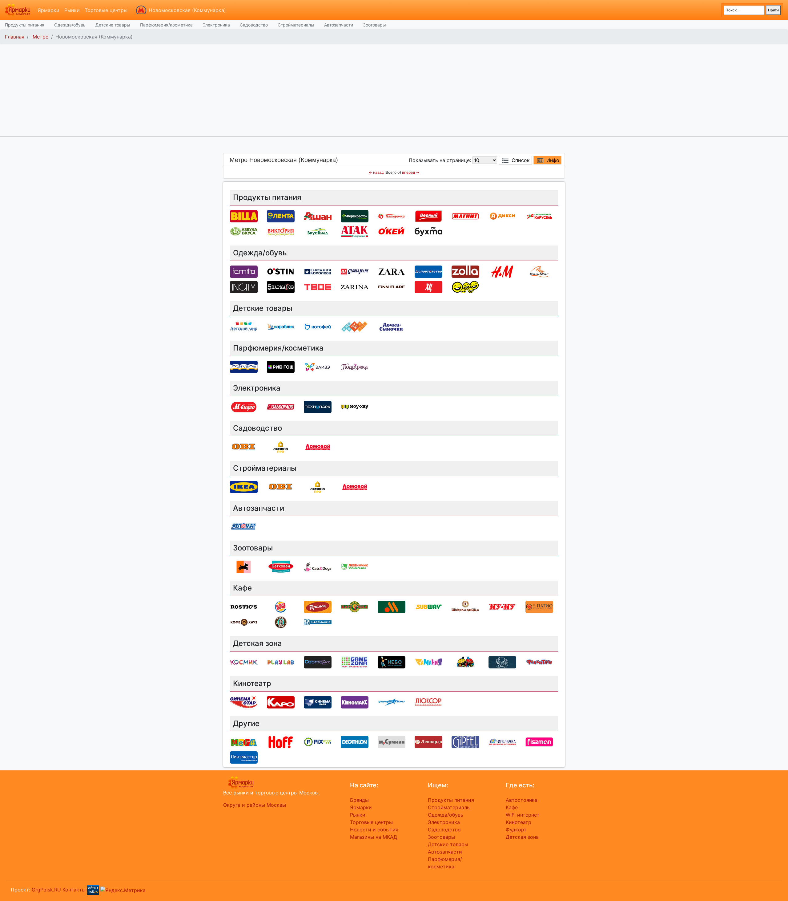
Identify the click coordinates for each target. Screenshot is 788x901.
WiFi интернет (523, 815)
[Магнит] (465, 216)
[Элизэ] (317, 366)
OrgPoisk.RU (46, 890)
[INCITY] (243, 286)
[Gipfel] (465, 742)
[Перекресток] (354, 216)
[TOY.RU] (354, 326)
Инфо (552, 160)
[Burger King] (280, 606)
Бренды (359, 800)
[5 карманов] (280, 286)
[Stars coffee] (280, 622)
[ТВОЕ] (317, 286)
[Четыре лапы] (243, 566)
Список (521, 160)
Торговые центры (106, 10)
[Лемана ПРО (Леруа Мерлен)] (280, 446)
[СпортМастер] (428, 271)
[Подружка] (354, 366)
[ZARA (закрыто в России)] (391, 271)
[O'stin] (280, 271)
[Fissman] (539, 742)
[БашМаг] (539, 271)
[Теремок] (317, 606)
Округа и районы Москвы (254, 805)
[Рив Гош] (280, 366)
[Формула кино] (391, 702)
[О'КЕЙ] (391, 231)
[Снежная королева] (317, 271)
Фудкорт (516, 829)
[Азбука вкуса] (243, 231)
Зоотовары (374, 24)
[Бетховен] (280, 566)
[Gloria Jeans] (354, 271)
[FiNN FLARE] (391, 286)
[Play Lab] (280, 662)
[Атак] (354, 231)
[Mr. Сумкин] (391, 742)
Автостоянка (521, 800)
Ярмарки (48, 10)
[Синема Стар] (243, 702)
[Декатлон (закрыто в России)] (354, 742)
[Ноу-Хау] (354, 406)
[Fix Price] (317, 742)
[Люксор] (428, 702)
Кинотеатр (518, 822)
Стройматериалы (296, 24)
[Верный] (428, 216)
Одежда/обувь (70, 24)
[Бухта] (428, 231)
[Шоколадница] (465, 606)
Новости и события (374, 829)
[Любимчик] (354, 566)
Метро (41, 37)
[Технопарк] (317, 406)
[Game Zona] (354, 662)
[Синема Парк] (317, 702)
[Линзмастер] (243, 757)
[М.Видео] (243, 406)
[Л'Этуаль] (243, 366)
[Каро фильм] (280, 702)
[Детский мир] (243, 326)
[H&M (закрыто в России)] (502, 271)
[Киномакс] (354, 702)
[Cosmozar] (317, 662)
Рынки (72, 10)
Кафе (512, 807)
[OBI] (243, 446)
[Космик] (243, 662)
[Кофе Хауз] (243, 622)
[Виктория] (280, 231)
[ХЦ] (428, 286)
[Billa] (243, 216)
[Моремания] (317, 622)
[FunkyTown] (539, 662)
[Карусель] (539, 216)
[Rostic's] (243, 606)
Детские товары (112, 24)
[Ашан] (317, 216)
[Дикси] (502, 216)
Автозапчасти (338, 24)
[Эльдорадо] (280, 406)
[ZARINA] (354, 286)
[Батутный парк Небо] (391, 662)
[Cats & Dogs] (317, 566)
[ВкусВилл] (317, 231)
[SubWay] (428, 606)
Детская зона (522, 837)
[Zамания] (428, 662)
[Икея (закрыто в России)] (243, 486)
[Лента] (280, 216)
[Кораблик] (280, 326)
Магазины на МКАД (373, 837)
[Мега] (243, 742)
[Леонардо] (428, 742)
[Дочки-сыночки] (391, 326)
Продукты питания (24, 24)
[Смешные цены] (465, 286)
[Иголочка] (502, 742)
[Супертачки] (465, 662)
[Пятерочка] (391, 216)
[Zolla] (465, 271)
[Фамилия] (243, 271)
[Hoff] (280, 742)
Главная (14, 37)
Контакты (74, 890)
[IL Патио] (539, 606)
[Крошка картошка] (354, 606)
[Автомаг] (243, 526)
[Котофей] (317, 326)
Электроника (216, 24)
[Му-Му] (502, 606)
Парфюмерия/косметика (166, 24)
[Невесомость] (502, 662)
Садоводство (254, 24)
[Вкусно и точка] (391, 606)
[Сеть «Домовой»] (317, 446)
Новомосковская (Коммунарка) (187, 10)
